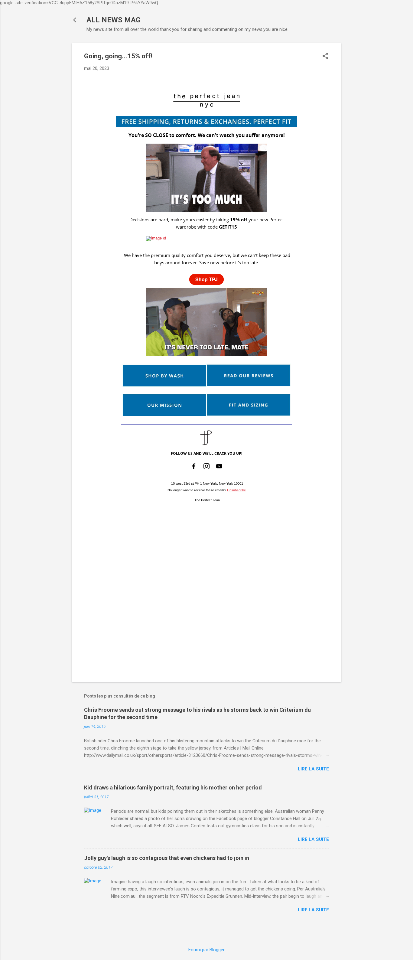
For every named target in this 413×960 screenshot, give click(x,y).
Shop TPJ (206, 279)
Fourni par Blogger (206, 949)
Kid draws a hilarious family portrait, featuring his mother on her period (173, 787)
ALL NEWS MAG (113, 20)
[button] (325, 56)
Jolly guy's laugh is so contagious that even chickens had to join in (166, 858)
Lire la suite (313, 769)
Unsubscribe (236, 490)
